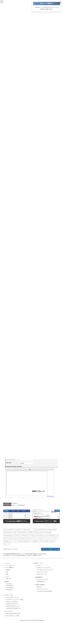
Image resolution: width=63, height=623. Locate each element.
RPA (16, 538)
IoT (57, 535)
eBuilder (55, 529)
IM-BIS (13, 505)
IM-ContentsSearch (38, 532)
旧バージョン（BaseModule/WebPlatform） (20, 541)
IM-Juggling (48, 532)
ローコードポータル (9, 565)
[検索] (50, 549)
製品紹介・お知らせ (49, 541)
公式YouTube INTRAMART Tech (13, 608)
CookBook (14, 503)
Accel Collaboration (8, 529)
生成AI (41, 541)
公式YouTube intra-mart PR (12, 603)
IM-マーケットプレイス (42, 589)
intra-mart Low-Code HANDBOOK (44, 591)
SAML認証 (21, 538)
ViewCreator (29, 538)
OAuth (11, 538)
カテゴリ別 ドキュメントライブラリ (45, 569)
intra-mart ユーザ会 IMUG (11, 601)
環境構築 (35, 541)
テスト (7, 576)
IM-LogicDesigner (21, 505)
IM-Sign (32, 535)
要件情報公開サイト (41, 581)
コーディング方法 (38, 538)
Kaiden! (5, 538)
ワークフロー (54, 538)
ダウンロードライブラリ (42, 579)
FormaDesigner (7, 532)
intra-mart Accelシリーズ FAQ (12, 615)
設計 (7, 572)
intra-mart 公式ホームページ (12, 597)
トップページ (8, 563)
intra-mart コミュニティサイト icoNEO (14, 599)
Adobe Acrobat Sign (40, 529)
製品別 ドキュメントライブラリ (44, 567)
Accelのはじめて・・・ (28, 529)
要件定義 (8, 569)
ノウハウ (46, 538)
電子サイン (6, 544)
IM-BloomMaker (22, 532)
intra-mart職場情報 (50, 535)
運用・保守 (8, 578)
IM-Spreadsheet (39, 535)
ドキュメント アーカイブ (42, 572)
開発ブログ (39, 586)
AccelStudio (17, 529)
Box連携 (49, 529)
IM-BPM (30, 532)
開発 (7, 574)
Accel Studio (9, 583)
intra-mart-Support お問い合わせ (13, 613)
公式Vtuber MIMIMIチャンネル (13, 605)
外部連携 (6, 541)
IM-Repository (24, 535)
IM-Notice (16, 535)
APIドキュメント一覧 (42, 574)
